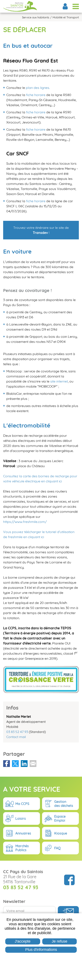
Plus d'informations (41, 949)
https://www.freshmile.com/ (25, 522)
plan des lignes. (38, 87)
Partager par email (33, 763)
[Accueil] (20, 6)
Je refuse (59, 941)
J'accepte (22, 941)
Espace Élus (65, 6)
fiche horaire (35, 95)
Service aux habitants (35, 17)
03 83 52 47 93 (17, 732)
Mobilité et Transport (66, 17)
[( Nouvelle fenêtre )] (45, 95)
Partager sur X (15, 763)
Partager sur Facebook (6, 763)
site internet (59, 381)
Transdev (40, 233)
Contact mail (16, 737)
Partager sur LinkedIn (24, 763)
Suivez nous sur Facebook (69, 880)
